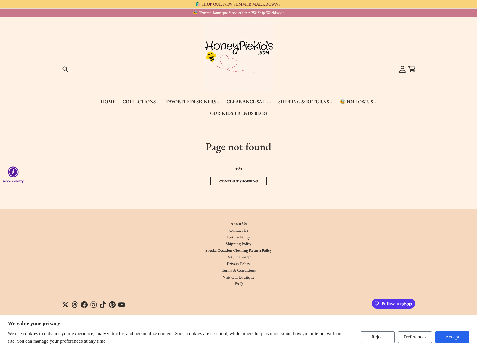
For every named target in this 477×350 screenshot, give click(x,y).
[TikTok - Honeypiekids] (103, 304)
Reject (378, 337)
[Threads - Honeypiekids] (74, 304)
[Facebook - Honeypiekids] (84, 304)
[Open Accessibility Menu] (13, 171)
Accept (452, 337)
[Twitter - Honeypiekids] (65, 304)
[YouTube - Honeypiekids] (121, 304)
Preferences (415, 337)
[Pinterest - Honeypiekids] (112, 304)
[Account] (402, 69)
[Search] (65, 69)
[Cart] (411, 69)
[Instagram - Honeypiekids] (93, 304)
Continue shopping (238, 181)
